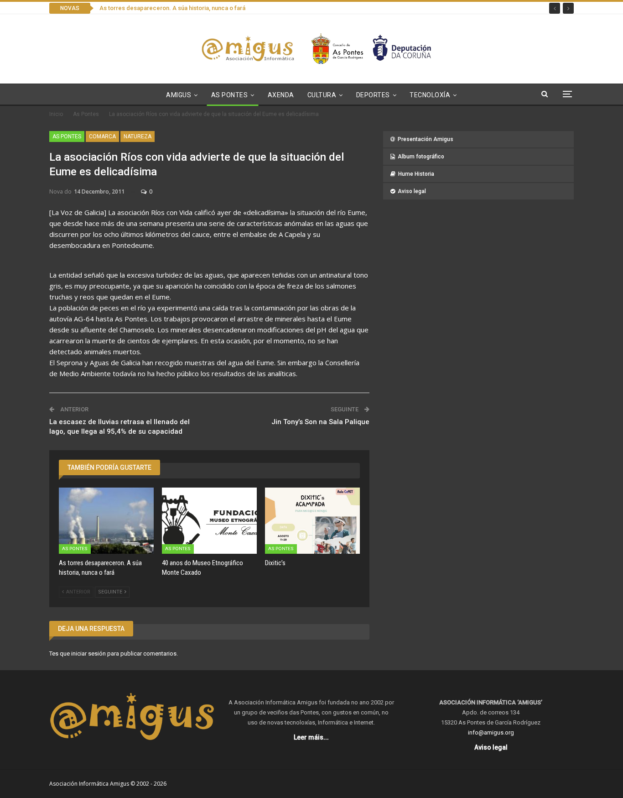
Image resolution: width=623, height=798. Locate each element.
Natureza (137, 136)
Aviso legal (412, 191)
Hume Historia (416, 174)
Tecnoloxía (430, 95)
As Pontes (229, 95)
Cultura (322, 95)
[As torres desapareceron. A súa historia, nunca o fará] (106, 521)
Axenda (281, 95)
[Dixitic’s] (312, 521)
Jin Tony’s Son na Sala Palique (320, 422)
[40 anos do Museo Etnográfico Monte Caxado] (209, 521)
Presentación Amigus (425, 139)
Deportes (373, 95)
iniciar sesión (88, 653)
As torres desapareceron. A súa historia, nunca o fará (172, 8)
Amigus (178, 95)
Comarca (102, 136)
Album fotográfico (421, 156)
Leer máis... (311, 737)
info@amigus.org (491, 732)
